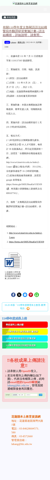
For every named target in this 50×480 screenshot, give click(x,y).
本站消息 (11, 17)
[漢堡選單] (45, 9)
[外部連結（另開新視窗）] (13, 166)
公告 (7, 42)
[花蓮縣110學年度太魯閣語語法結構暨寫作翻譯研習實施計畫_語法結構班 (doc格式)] (13, 261)
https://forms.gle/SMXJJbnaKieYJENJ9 (26, 242)
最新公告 (21, 42)
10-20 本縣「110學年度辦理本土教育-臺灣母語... (25, 307)
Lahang (13, 42)
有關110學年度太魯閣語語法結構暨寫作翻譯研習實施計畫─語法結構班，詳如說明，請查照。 (25, 31)
